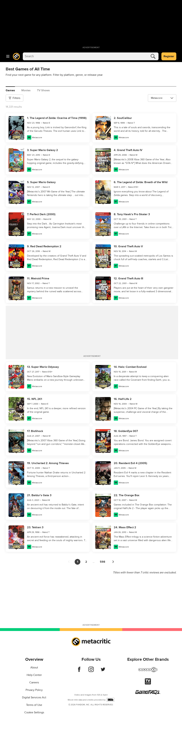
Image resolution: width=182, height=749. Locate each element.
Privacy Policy (34, 690)
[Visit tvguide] (148, 683)
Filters (16, 98)
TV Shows (43, 90)
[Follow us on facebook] (79, 671)
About (34, 667)
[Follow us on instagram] (91, 671)
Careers (34, 682)
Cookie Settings (34, 712)
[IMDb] (110, 700)
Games (10, 90)
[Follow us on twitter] (103, 671)
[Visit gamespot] (148, 672)
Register (169, 56)
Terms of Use (34, 705)
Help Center (34, 675)
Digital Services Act (34, 697)
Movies (26, 90)
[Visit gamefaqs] (148, 693)
